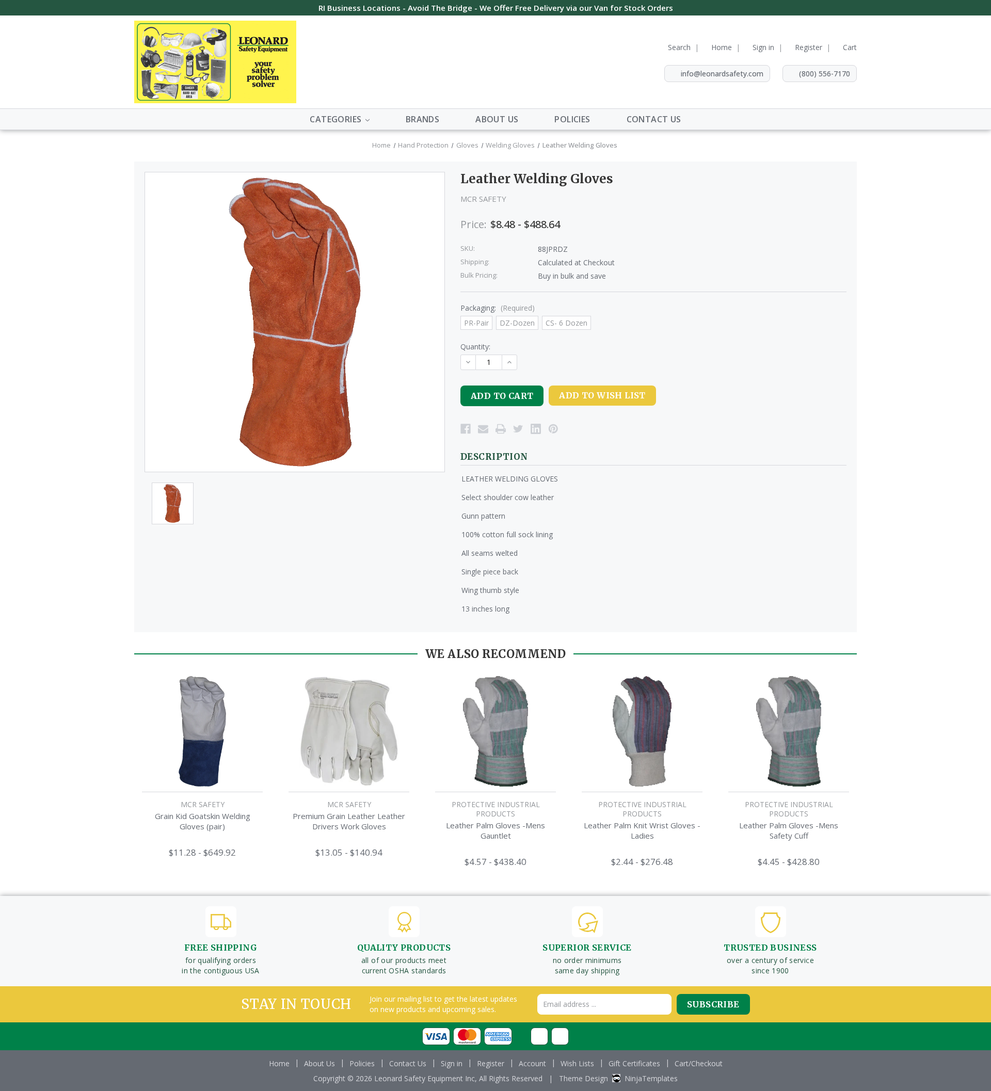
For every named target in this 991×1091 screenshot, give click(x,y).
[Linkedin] (536, 429)
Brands (422, 119)
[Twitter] (518, 429)
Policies (572, 119)
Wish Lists (577, 1063)
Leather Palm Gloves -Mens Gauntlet (495, 830)
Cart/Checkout (699, 1063)
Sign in (763, 47)
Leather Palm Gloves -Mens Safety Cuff (788, 830)
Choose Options (202, 741)
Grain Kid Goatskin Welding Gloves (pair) (202, 821)
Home (721, 47)
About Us (496, 119)
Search (679, 47)
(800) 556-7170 (824, 73)
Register (808, 47)
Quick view (202, 721)
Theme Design (583, 1078)
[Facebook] (465, 429)
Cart (850, 47)
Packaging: (497, 308)
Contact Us (654, 119)
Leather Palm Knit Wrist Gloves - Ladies (642, 830)
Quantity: (475, 346)
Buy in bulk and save (572, 276)
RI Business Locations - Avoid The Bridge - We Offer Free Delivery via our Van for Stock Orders (495, 8)
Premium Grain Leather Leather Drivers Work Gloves (349, 821)
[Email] (483, 429)
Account (532, 1063)
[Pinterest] (553, 429)
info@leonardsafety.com (722, 73)
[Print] (501, 429)
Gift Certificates (634, 1063)
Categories (336, 119)
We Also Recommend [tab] (495, 654)
